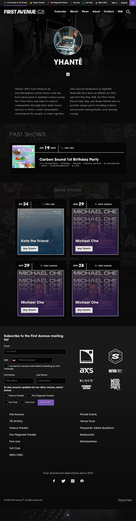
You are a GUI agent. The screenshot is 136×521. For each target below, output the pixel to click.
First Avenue (16, 414)
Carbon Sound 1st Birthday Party (69, 160)
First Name (9, 375)
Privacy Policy (125, 500)
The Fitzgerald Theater (42, 396)
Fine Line (29, 402)
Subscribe (46, 402)
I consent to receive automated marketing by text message (32, 367)
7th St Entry (16, 421)
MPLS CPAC (16, 455)
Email (7, 346)
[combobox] (15, 360)
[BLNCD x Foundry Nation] (86, 384)
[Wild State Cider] (115, 384)
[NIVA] (115, 370)
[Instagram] (68, 74)
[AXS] (86, 371)
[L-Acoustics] (86, 356)
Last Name (41, 375)
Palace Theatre (16, 396)
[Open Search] (128, 12)
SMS (6, 360)
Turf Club (12, 402)
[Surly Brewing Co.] (115, 356)
